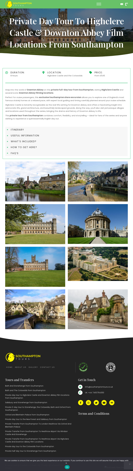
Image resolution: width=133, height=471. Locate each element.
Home (9, 367)
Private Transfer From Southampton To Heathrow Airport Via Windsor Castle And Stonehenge (36, 433)
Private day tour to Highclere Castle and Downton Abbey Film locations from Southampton (37, 396)
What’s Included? (23, 141)
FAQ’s (15, 153)
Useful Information (25, 135)
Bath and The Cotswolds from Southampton (25, 390)
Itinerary (17, 129)
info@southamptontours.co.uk (99, 387)
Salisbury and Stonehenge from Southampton (26, 402)
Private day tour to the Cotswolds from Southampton (29, 446)
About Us (20, 367)
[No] (129, 464)
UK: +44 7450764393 (94, 392)
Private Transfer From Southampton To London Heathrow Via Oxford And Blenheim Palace (38, 425)
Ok (67, 467)
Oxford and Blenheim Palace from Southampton (27, 414)
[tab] (66, 130)
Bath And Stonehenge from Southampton (24, 386)
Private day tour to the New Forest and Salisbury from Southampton (36, 419)
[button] (99, 4)
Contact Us (47, 367)
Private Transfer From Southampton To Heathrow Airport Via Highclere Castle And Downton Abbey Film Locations (37, 440)
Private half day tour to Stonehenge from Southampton (30, 451)
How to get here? (24, 147)
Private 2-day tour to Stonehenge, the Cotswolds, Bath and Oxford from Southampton (38, 408)
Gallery (33, 367)
